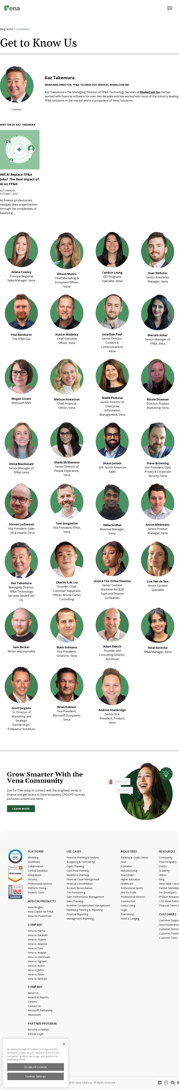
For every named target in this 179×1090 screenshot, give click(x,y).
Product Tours (36, 892)
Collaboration (35, 866)
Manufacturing (129, 870)
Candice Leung (112, 272)
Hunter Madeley (66, 334)
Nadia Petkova (112, 398)
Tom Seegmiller (67, 523)
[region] (35, 1063)
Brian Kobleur (66, 707)
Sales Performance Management (85, 896)
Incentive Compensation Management (88, 905)
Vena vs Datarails (38, 935)
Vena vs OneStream (39, 957)
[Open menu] (171, 10)
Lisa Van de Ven (158, 581)
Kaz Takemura (21, 583)
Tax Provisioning (76, 892)
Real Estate (127, 875)
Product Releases (169, 896)
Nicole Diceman (158, 399)
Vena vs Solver (36, 974)
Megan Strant (21, 399)
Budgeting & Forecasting (81, 862)
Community (165, 857)
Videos (163, 875)
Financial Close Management (83, 879)
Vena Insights (35, 907)
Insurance (126, 866)
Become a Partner (38, 1029)
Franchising (127, 914)
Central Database (38, 870)
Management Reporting (80, 918)
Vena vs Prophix (37, 939)
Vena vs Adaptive (37, 944)
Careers (32, 1001)
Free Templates (168, 862)
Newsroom (34, 1014)
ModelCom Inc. (150, 92)
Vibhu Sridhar (112, 525)
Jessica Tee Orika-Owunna (112, 581)
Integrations (35, 875)
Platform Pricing (37, 888)
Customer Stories (169, 929)
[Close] (64, 1044)
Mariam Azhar (158, 335)
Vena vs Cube (35, 948)
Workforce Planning (78, 875)
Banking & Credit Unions (134, 857)
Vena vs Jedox (36, 970)
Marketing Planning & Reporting (85, 910)
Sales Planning (75, 901)
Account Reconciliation (79, 888)
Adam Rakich (112, 646)
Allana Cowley (21, 272)
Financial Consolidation (80, 883)
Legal (124, 910)
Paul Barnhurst (21, 335)
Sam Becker (21, 647)
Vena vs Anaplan (37, 952)
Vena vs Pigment (37, 961)
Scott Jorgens (21, 708)
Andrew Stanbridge (112, 710)
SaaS (123, 862)
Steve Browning (158, 463)
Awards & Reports (38, 997)
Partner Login (35, 1034)
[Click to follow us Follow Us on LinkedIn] (160, 1082)
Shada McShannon (67, 462)
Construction (128, 901)
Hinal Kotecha (157, 648)
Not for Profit (128, 892)
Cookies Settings (35, 1076)
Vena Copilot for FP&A (40, 911)
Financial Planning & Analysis (83, 857)
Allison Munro (66, 274)
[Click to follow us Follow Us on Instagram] (166, 1082)
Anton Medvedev (158, 525)
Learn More (21, 808)
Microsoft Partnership (40, 1010)
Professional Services (40, 883)
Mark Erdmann (67, 647)
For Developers (168, 892)
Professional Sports (132, 888)
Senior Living (128, 905)
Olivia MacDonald (21, 464)
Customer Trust (168, 937)
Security (32, 879)
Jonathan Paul (112, 334)
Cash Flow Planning (78, 870)
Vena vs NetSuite (37, 978)
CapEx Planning (75, 866)
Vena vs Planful (36, 930)
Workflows (34, 862)
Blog (161, 879)
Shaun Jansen (112, 463)
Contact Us (34, 1006)
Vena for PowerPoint (40, 916)
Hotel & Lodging (130, 918)
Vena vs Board (36, 965)
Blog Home (6, 29)
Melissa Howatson (67, 399)
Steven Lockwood (21, 524)
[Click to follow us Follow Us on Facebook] (172, 1082)
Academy (164, 870)
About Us (33, 993)
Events (163, 866)
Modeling (33, 857)
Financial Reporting (77, 914)
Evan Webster (157, 273)
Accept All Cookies (35, 1067)
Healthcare (127, 883)
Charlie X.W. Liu (67, 582)
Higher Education (130, 879)
